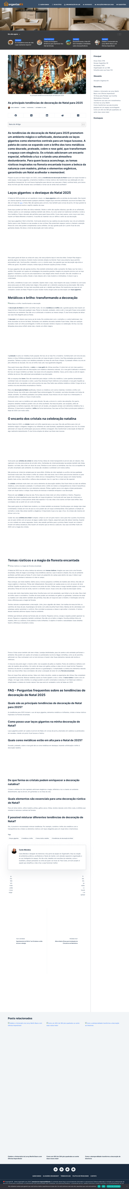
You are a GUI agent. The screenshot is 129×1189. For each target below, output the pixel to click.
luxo (21, 203)
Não (103, 1186)
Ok (99, 1186)
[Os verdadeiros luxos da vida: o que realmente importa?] (10, 42)
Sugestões (122, 4)
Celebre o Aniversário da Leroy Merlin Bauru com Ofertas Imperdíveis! (110, 44)
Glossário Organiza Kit (101, 81)
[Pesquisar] (125, 19)
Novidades (88, 4)
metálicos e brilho (27, 838)
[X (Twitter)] (31, 115)
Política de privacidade (113, 1186)
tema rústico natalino (42, 838)
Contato (93, 1176)
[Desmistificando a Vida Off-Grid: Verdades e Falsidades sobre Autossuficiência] (68, 42)
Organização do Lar (73, 4)
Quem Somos (44, 4)
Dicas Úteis (57, 4)
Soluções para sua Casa (105, 4)
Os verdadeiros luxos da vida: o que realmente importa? (24, 44)
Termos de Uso (66, 1176)
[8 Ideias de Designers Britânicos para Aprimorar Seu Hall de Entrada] (39, 42)
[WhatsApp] (67, 1169)
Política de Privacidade (80, 1176)
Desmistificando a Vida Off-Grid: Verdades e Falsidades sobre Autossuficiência (82, 44)
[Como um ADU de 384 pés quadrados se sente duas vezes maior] (64, 1088)
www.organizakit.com (20, 1182)
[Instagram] (73, 1169)
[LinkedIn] (47, 115)
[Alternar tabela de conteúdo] (82, 124)
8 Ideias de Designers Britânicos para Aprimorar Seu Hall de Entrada (53, 44)
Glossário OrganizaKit (51, 1176)
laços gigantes (14, 838)
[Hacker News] (78, 115)
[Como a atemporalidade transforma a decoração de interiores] (103, 1088)
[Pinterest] (56, 1169)
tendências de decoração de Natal (62, 838)
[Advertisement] (47, 242)
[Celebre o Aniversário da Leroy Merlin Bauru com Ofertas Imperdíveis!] (97, 42)
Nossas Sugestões (100, 63)
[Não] (127, 1186)
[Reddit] (62, 115)
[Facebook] (16, 115)
